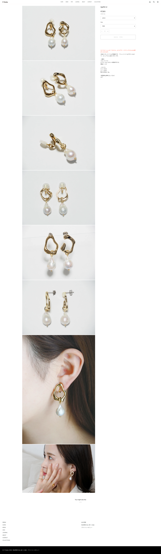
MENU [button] (4, 522)
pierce (103, 18)
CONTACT (5, 537)
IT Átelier (6, 550)
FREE (103, 26)
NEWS (4, 527)
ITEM (4, 530)
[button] (72, 2)
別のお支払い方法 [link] (105, 47)
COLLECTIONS (6, 540)
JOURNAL (5, 532)
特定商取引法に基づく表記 (87, 525)
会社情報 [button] (83, 522)
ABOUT (4, 535)
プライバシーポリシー (86, 527)
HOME (4, 525)
